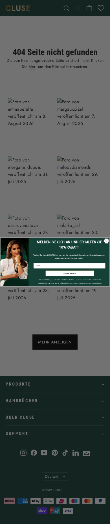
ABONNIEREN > (69, 273)
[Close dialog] (106, 241)
